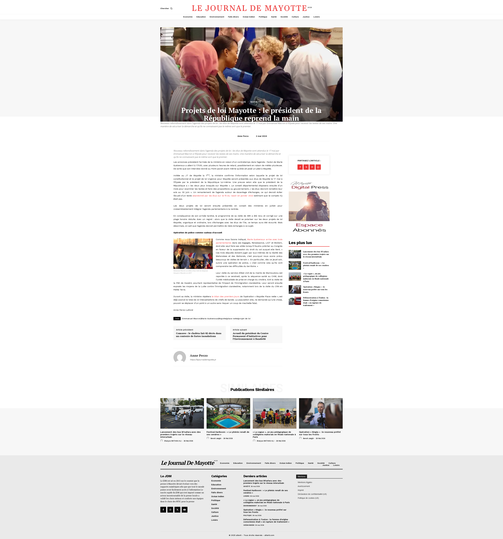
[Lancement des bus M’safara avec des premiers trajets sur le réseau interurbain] (295, 254)
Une (267, 102)
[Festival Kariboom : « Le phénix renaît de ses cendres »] (295, 265)
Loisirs (246, 496)
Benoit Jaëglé (216, 438)
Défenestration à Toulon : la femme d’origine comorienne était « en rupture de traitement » (316, 301)
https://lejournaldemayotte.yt (203, 360)
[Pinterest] (312, 167)
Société (255, 102)
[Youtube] (184, 510)
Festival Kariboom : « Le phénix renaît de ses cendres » (316, 265)
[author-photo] (162, 440)
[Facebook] (300, 167)
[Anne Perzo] (179, 357)
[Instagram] (170, 510)
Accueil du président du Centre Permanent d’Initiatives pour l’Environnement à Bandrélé (250, 336)
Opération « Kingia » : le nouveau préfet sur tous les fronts (315, 289)
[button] (166, 8)
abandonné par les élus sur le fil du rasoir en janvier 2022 (223, 195)
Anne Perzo (243, 136)
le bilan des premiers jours (225, 296)
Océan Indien (248, 525)
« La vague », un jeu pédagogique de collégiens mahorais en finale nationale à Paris (316, 277)
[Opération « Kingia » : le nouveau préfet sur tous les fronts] (295, 289)
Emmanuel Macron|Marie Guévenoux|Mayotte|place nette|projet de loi (216, 318)
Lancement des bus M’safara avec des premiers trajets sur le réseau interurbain (316, 254)
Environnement (250, 506)
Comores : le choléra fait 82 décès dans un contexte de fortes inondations (198, 335)
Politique (239, 102)
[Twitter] (306, 167)
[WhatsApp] (318, 167)
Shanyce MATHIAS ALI (173, 441)
